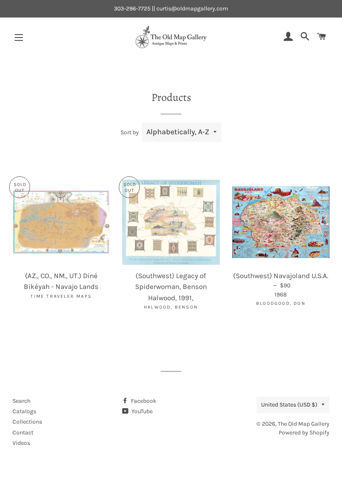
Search (21, 400)
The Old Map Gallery (303, 423)
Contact (23, 432)
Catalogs (24, 411)
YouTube (141, 411)
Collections (27, 421)
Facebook (143, 400)
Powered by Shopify (304, 432)
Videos (21, 443)
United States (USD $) (289, 404)
